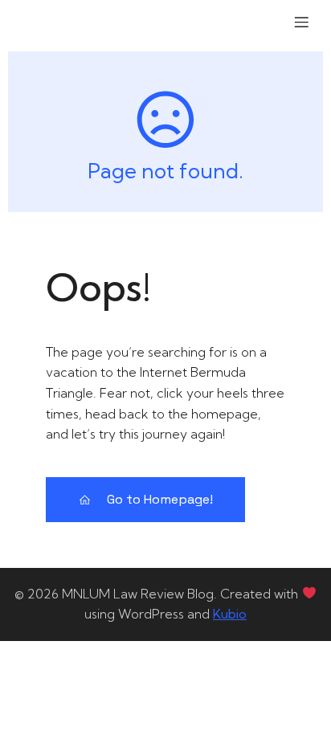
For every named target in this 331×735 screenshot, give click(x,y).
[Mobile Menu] (301, 21)
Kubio (230, 614)
